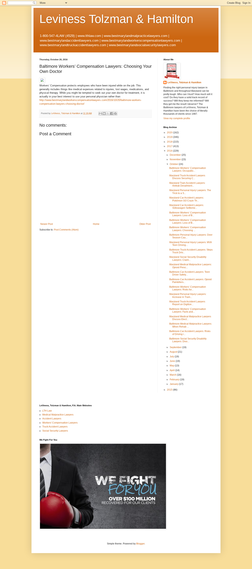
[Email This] (100, 113)
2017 (170, 146)
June (173, 361)
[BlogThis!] (104, 113)
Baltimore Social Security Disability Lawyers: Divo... (188, 340)
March (173, 374)
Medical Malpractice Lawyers (57, 414)
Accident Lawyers (51, 418)
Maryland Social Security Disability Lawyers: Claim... (187, 258)
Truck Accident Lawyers (55, 426)
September (176, 347)
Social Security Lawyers (55, 430)
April (172, 370)
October (174, 164)
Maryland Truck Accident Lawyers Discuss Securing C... (187, 177)
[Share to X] (108, 113)
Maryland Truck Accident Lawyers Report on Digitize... (187, 303)
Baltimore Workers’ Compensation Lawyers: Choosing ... (187, 228)
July (172, 356)
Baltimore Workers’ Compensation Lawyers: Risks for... (187, 288)
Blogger (140, 543)
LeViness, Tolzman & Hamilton (184, 82)
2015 (170, 389)
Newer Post (46, 224)
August (174, 351)
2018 (170, 141)
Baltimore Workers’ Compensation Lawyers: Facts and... (187, 310)
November (176, 159)
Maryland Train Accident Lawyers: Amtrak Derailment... (187, 184)
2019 (170, 137)
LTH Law (47, 410)
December (176, 155)
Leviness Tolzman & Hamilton (116, 19)
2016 (170, 150)
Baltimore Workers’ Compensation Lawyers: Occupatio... (187, 169)
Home (96, 224)
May (172, 365)
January (174, 384)
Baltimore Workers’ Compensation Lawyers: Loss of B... (187, 214)
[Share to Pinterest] (115, 113)
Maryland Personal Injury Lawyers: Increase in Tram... (187, 295)
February (175, 379)
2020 (170, 132)
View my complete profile (176, 118)
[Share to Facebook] (112, 113)
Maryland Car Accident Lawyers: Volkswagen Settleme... (186, 206)
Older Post (145, 224)
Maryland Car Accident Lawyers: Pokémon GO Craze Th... (186, 199)
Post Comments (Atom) (66, 229)
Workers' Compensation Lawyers (60, 422)
